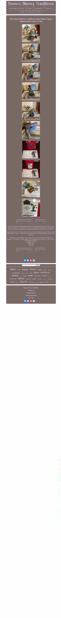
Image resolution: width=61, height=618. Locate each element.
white (30, 275)
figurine (23, 281)
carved (40, 279)
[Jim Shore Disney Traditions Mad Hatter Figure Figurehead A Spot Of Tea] (31, 33)
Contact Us (31, 290)
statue (49, 276)
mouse (25, 269)
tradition (44, 279)
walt (51, 282)
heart (34, 279)
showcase (12, 279)
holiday (40, 270)
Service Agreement (31, 295)
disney (33, 269)
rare (19, 269)
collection (31, 282)
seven (27, 273)
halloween (50, 270)
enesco (21, 278)
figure (36, 272)
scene (31, 273)
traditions (45, 272)
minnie (44, 276)
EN (29, 298)
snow (46, 282)
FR (32, 298)
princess (45, 270)
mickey (15, 275)
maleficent (28, 279)
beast (37, 282)
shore (13, 269)
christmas (37, 276)
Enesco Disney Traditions (31, 288)
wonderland (15, 273)
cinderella (50, 279)
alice (17, 282)
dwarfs (24, 276)
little (20, 276)
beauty (13, 282)
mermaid (22, 273)
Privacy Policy (31, 293)
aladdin (41, 282)
